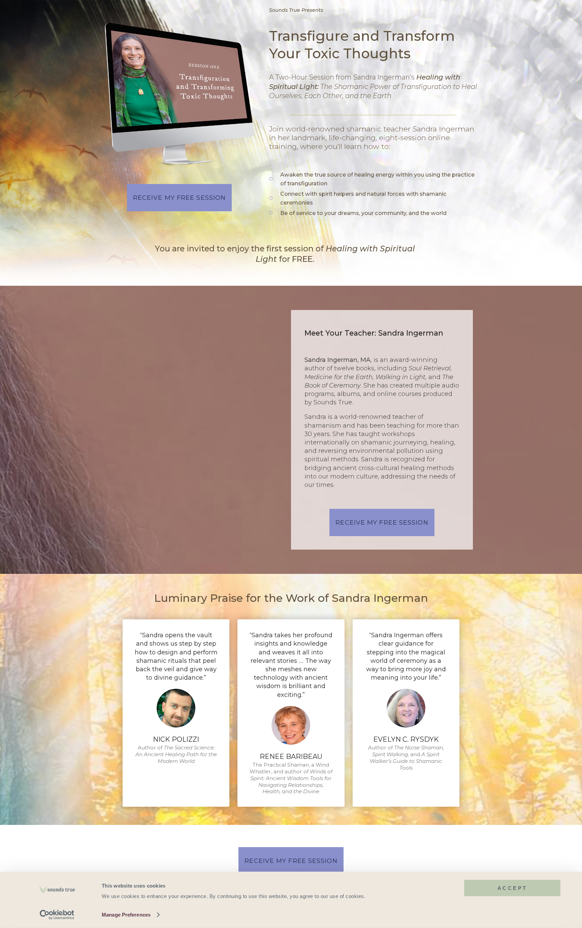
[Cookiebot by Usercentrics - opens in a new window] (57, 915)
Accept (512, 888)
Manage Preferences (126, 915)
